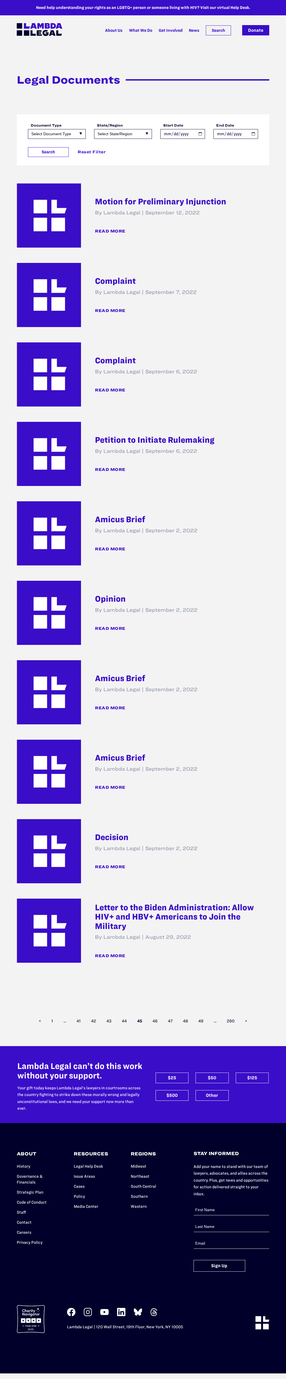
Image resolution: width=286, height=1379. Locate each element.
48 (185, 1021)
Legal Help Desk (88, 1166)
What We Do (140, 30)
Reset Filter (92, 152)
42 (93, 1021)
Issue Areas (84, 1176)
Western (139, 1206)
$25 (172, 1077)
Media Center (86, 1206)
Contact (24, 1222)
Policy (79, 1196)
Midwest (138, 1166)
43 (108, 1021)
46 (155, 1021)
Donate (255, 30)
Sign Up (219, 1265)
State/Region (110, 125)
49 (200, 1021)
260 (231, 1021)
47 (170, 1021)
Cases (79, 1186)
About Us (114, 30)
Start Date (173, 125)
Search (218, 30)
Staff (21, 1212)
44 (124, 1021)
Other (212, 1095)
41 (79, 1021)
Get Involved (171, 30)
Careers (24, 1232)
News (194, 30)
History (23, 1166)
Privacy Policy (29, 1242)
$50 (212, 1077)
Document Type (46, 125)
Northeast (140, 1176)
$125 (252, 1077)
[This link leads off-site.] (71, 1315)
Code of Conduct (32, 1202)
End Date (225, 125)
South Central (143, 1186)
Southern (139, 1196)
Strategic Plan (30, 1192)
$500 (172, 1095)
